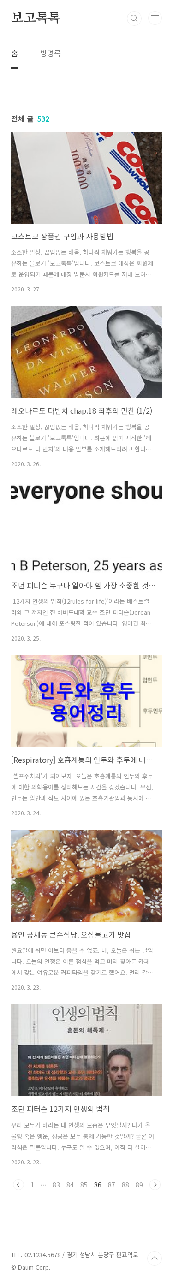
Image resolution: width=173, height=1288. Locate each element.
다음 (155, 1184)
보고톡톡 (35, 18)
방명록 (50, 53)
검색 (134, 18)
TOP (154, 1258)
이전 (18, 1184)
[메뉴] (155, 18)
